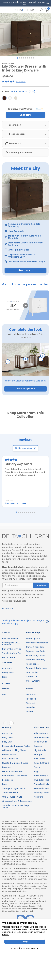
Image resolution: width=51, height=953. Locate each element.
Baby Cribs (7, 737)
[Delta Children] (25, 536)
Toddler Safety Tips (11, 653)
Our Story (7, 668)
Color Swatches (34, 680)
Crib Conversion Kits (12, 796)
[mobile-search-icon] (41, 10)
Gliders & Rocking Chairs (14, 750)
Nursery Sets (8, 733)
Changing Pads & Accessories (17, 801)
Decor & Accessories (12, 771)
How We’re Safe (10, 638)
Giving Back (8, 672)
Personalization (9, 754)
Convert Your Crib (35, 647)
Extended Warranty (35, 659)
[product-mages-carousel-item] (25, 34)
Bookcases (7, 780)
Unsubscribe (7, 608)
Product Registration (36, 655)
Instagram (31, 694)
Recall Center (9, 657)
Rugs (4, 784)
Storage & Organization (14, 788)
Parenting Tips (33, 638)
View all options (25, 388)
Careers (6, 683)
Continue (41, 585)
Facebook (31, 698)
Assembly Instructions (37, 642)
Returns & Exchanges (36, 668)
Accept (24, 941)
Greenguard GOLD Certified (11, 643)
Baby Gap (7, 741)
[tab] (17, 58)
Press (4, 677)
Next (12, 723)
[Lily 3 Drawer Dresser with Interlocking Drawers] (4, 98)
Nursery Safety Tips (11, 649)
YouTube (30, 707)
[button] (25, 305)
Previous (6, 723)
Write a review (23, 448)
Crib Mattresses (10, 758)
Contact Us (31, 676)
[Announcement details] (47, 622)
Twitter (29, 711)
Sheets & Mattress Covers (15, 763)
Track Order (32, 672)
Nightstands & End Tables (14, 775)
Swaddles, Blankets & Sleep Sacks (15, 806)
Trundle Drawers (10, 792)
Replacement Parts (35, 651)
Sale (4, 694)
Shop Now (25, 114)
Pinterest (30, 703)
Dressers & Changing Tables (16, 746)
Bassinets (6, 767)
